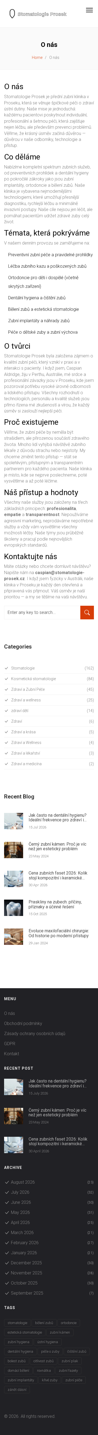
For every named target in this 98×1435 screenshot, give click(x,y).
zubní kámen (60, 1332)
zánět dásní (17, 1390)
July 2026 (52, 1192)
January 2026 (52, 1252)
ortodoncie (68, 1323)
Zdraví (52, 721)
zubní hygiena (18, 1342)
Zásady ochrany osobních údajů (34, 1033)
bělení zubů (44, 1323)
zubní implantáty (21, 1380)
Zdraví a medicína (52, 764)
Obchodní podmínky (23, 1023)
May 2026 (52, 1212)
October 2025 (52, 1283)
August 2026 (52, 1182)
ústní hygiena (47, 1342)
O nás (9, 1013)
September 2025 (52, 1293)
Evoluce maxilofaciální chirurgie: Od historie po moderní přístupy (59, 933)
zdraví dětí (52, 711)
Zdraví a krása (52, 732)
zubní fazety (68, 1370)
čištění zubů (76, 1351)
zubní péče (73, 1380)
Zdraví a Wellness (52, 742)
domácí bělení (18, 1370)
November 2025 (52, 1273)
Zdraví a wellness (52, 700)
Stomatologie (52, 668)
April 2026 (52, 1222)
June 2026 (52, 1202)
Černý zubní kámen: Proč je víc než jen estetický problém (57, 846)
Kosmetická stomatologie (52, 679)
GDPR (9, 1043)
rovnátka (44, 1370)
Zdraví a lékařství (52, 753)
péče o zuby (50, 1351)
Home (37, 57)
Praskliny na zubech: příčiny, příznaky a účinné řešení (55, 904)
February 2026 (52, 1242)
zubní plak (70, 1361)
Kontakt (11, 1053)
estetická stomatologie (25, 1332)
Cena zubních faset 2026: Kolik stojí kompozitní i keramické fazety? (58, 875)
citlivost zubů (43, 1361)
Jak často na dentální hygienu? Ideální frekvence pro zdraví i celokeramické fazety (58, 817)
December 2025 (52, 1262)
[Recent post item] (13, 1087)
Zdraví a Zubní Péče (52, 689)
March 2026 (52, 1232)
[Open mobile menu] (92, 10)
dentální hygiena (20, 1351)
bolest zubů (17, 1361)
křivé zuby (49, 1380)
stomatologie (17, 1323)
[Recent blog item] (13, 821)
